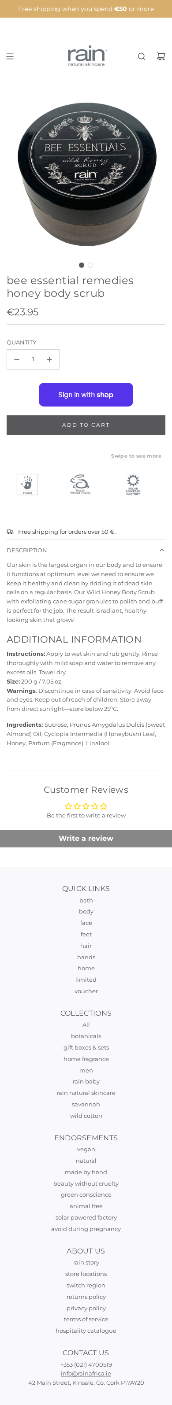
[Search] (141, 56)
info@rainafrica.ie (86, 1373)
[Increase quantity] (49, 359)
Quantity (21, 342)
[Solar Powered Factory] (137, 484)
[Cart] (161, 56)
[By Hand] (31, 484)
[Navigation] (9, 56)
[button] (81, 265)
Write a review (86, 838)
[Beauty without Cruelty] (84, 484)
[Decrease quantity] (16, 359)
